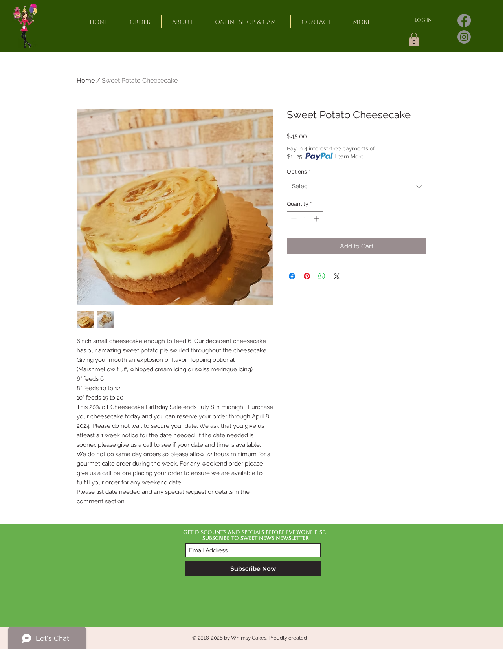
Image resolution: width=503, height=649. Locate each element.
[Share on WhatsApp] (322, 276)
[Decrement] (293, 219)
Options (298, 172)
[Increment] (317, 219)
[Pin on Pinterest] (307, 276)
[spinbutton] (305, 219)
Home (86, 80)
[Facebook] (464, 20)
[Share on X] (336, 276)
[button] (414, 39)
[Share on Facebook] (292, 276)
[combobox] (356, 186)
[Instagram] (464, 37)
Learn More (348, 156)
